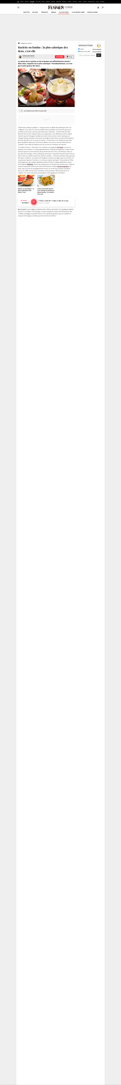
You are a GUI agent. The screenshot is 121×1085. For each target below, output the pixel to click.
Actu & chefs (63, 12)
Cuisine (32, 1)
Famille (64, 1)
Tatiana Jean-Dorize (28, 56)
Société (74, 1)
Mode (22, 1)
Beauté (27, 1)
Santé (69, 1)
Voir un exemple (97, 49)
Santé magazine (63, 166)
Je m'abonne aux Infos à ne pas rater (35, 111)
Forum (102, 1)
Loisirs (85, 1)
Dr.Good (60, 147)
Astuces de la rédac (84, 51)
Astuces (35, 12)
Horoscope (91, 1)
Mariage (58, 1)
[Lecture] (34, 202)
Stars (79, 1)
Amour (53, 1)
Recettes (38, 1)
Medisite (30, 164)
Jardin (48, 1)
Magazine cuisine (26, 43)
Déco (43, 1)
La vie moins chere (78, 12)
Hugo (97, 1)
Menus (53, 12)
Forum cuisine (92, 12)
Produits (44, 12)
